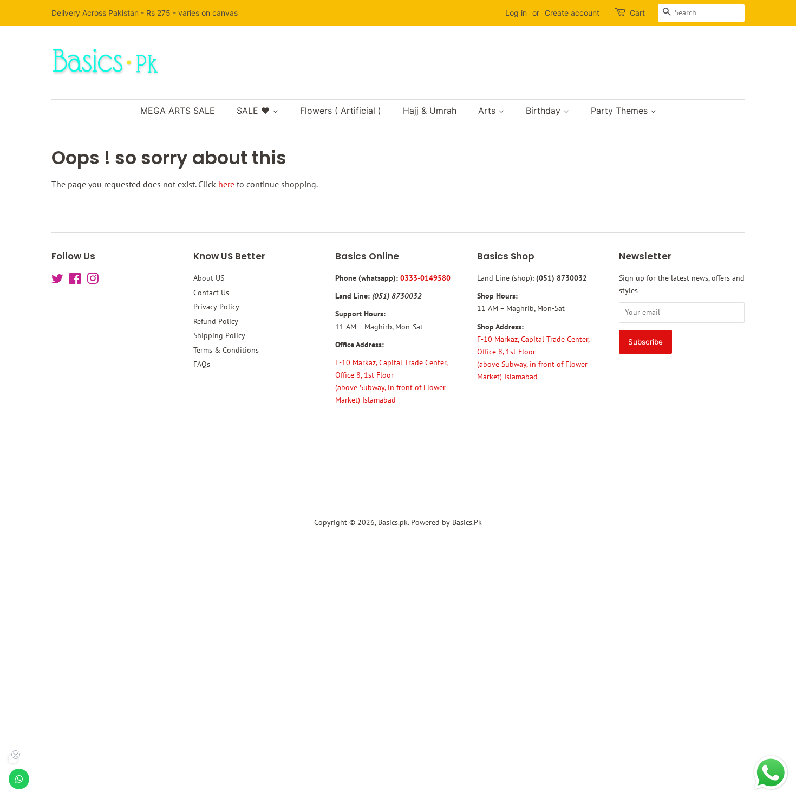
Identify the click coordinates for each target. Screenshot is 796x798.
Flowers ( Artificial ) (340, 110)
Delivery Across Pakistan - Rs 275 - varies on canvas (144, 12)
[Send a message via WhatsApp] (771, 773)
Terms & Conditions (226, 350)
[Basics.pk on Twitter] (57, 281)
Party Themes (620, 110)
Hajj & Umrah (429, 110)
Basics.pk (393, 522)
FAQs (201, 364)
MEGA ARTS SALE (177, 110)
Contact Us (211, 292)
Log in (516, 12)
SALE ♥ (254, 110)
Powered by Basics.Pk (446, 522)
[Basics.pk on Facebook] (75, 281)
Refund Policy (215, 321)
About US (208, 278)
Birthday (544, 110)
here (226, 184)
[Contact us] (19, 779)
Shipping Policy (219, 335)
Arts (488, 110)
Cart (637, 12)
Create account (572, 12)
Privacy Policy (216, 307)
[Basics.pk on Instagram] (93, 281)
